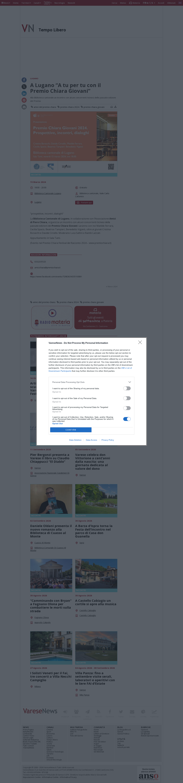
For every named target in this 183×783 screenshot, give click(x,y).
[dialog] (91, 391)
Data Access (91, 440)
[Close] (141, 343)
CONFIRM (71, 430)
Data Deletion (75, 440)
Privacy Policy (108, 440)
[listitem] (91, 382)
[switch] (127, 388)
